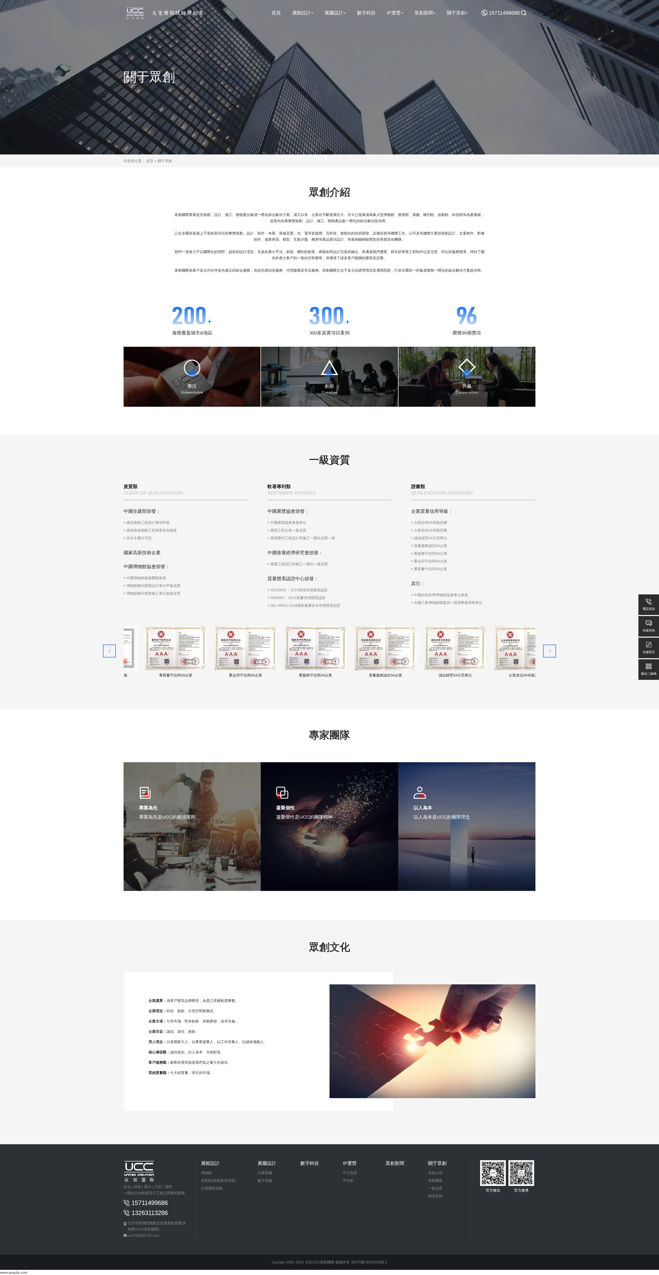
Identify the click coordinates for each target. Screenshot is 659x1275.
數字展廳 (265, 1180)
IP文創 (348, 1180)
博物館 (206, 1173)
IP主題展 (350, 1173)
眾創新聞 (395, 1163)
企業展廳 (265, 1173)
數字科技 (309, 1163)
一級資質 (435, 1188)
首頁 (149, 161)
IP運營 (350, 1163)
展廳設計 (267, 1163)
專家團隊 (435, 1180)
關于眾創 (165, 161)
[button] (549, 651)
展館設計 (210, 1163)
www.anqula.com (14, 1272)
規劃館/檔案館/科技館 (218, 1180)
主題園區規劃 (212, 1188)
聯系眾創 (435, 1196)
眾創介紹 (435, 1173)
